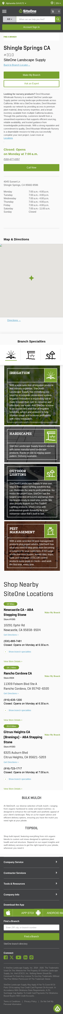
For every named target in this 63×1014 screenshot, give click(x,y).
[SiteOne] (28, 13)
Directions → (14, 320)
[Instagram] (32, 958)
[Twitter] (12, 958)
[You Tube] (19, 958)
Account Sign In (31, 27)
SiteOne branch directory (16, 944)
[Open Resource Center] (57, 1008)
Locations (8, 138)
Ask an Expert (31, 83)
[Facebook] (6, 958)
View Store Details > (13, 661)
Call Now (31, 167)
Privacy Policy (30, 1001)
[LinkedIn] (26, 958)
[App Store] (16, 910)
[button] (15, 3)
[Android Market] (46, 910)
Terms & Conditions (12, 1001)
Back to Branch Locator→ (17, 65)
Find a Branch (11, 921)
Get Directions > (11, 635)
